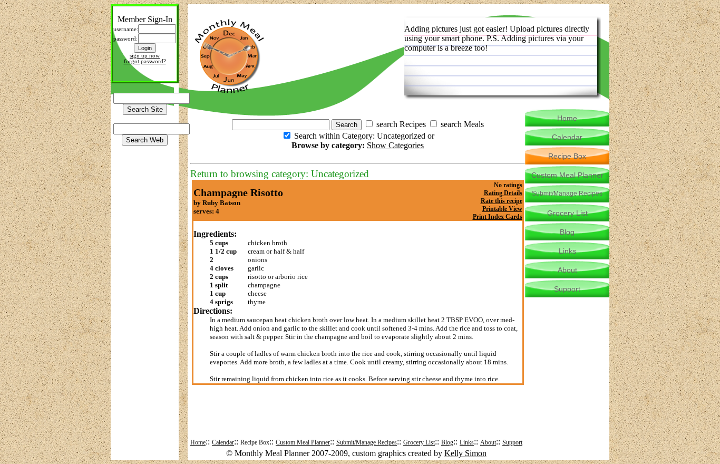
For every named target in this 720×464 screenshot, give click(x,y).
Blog (447, 442)
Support (512, 442)
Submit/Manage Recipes (366, 442)
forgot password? (145, 61)
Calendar (223, 442)
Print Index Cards (497, 216)
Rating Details (503, 193)
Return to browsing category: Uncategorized (279, 173)
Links (467, 442)
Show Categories (395, 145)
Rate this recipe (501, 201)
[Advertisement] (358, 420)
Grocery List (419, 442)
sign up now (145, 56)
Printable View (502, 208)
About (488, 442)
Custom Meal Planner (303, 442)
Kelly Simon (465, 453)
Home (198, 442)
